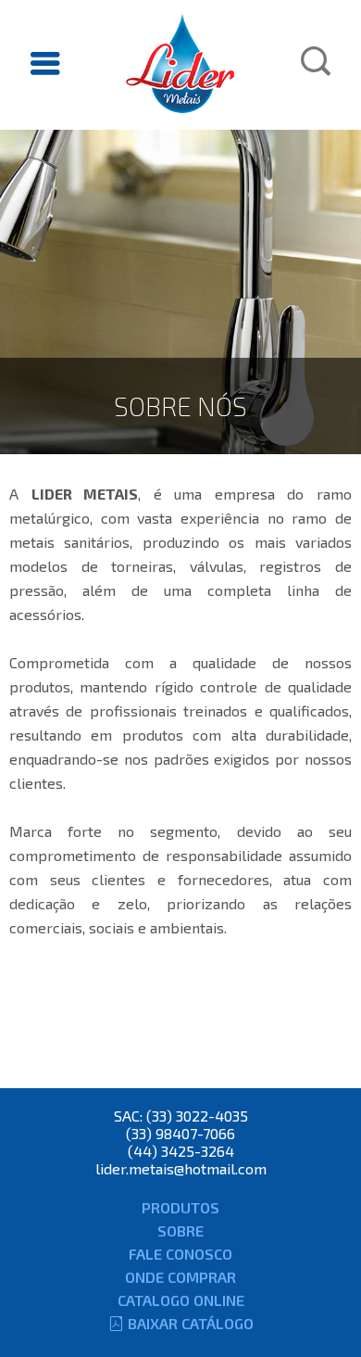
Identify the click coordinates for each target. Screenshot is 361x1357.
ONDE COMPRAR (180, 1277)
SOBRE (180, 1230)
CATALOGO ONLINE (181, 1300)
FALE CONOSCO (180, 1253)
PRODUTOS (180, 1207)
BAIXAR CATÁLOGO (191, 1323)
